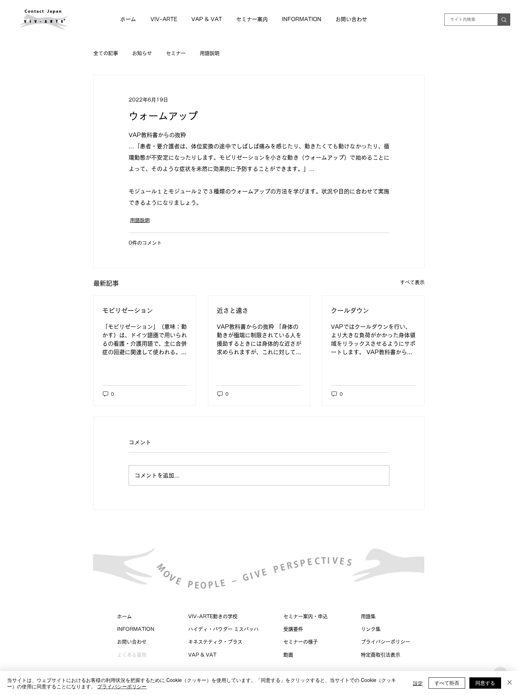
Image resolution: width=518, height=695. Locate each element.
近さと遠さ (232, 310)
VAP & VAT (202, 654)
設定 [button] (418, 683)
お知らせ (142, 53)
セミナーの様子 (300, 641)
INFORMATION (135, 629)
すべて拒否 (446, 682)
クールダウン (350, 310)
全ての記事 (105, 53)
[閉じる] (509, 683)
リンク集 (371, 629)
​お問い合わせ (132, 641)
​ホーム (124, 616)
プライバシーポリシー (388, 641)
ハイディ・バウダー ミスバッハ (223, 629)
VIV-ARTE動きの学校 (213, 616)
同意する (485, 682)
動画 (288, 654)
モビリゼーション (127, 310)
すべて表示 (412, 282)
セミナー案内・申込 (305, 616)
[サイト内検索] (504, 19)
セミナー (176, 53)
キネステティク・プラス (215, 641)
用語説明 (210, 53)
